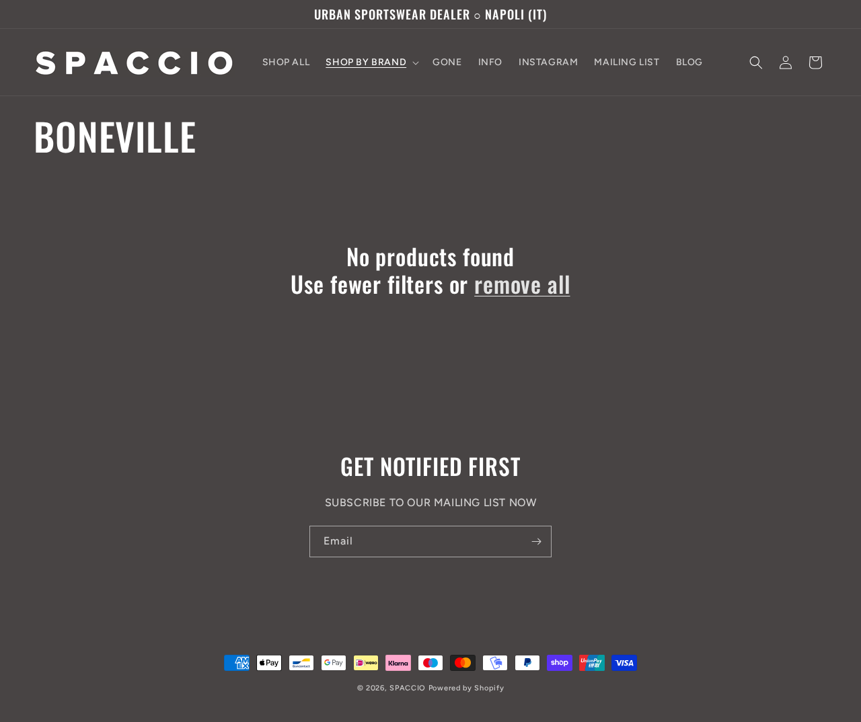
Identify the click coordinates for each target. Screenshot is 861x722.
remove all (522, 284)
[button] (370, 62)
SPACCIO (407, 688)
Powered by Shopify (466, 688)
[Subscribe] (536, 541)
